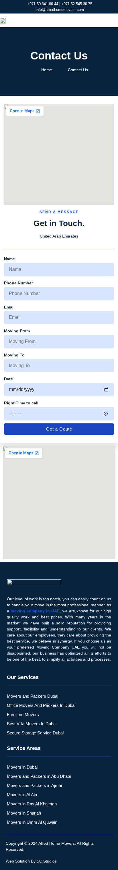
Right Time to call (21, 403)
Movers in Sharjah (24, 813)
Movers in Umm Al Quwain (32, 822)
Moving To (14, 355)
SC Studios (47, 861)
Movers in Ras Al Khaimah (32, 803)
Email (9, 307)
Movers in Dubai (22, 767)
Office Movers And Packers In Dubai (41, 705)
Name (9, 258)
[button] (111, 20)
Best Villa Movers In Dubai (31, 723)
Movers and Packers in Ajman (35, 785)
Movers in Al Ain (22, 794)
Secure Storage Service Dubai (35, 732)
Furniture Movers (23, 714)
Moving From (17, 331)
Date (8, 379)
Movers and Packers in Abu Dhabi (39, 776)
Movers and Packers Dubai (32, 696)
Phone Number (18, 283)
